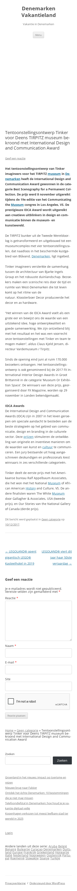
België (62, 846)
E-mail (11, 662)
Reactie (11, 598)
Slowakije (32, 858)
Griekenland (45, 852)
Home (9, 730)
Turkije (55, 858)
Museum (17, 205)
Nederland (20, 855)
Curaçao (37, 849)
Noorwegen (37, 855)
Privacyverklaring (15, 883)
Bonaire (10, 849)
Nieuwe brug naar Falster (21, 788)
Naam (10, 646)
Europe (17, 852)
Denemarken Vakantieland (38, 11)
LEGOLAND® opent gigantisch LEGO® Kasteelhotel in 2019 (20, 557)
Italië (8, 855)
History (31, 488)
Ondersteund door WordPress (47, 883)
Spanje (44, 858)
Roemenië (17, 858)
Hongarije (62, 852)
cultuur (47, 447)
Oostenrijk (54, 855)
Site (7, 679)
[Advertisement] (38, 79)
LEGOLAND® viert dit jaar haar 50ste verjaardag (57, 557)
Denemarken (41, 256)
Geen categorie (51, 519)
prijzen (29, 437)
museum (54, 174)
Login (9, 833)
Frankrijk (30, 852)
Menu (38, 35)
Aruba (53, 846)
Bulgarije (23, 849)
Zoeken (10, 754)
